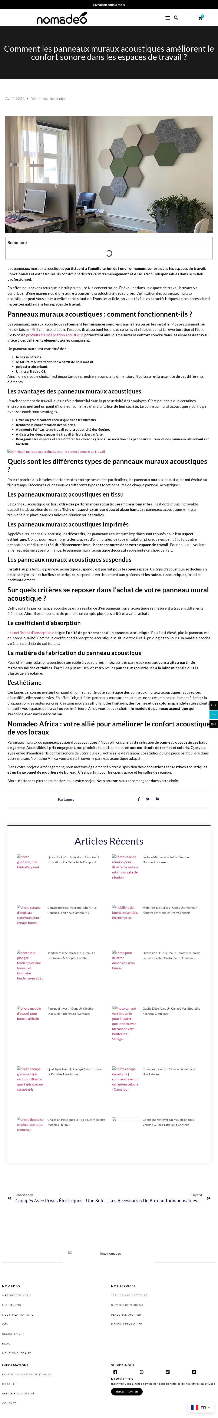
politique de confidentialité (27, 1374)
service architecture (129, 1295)
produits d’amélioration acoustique (55, 335)
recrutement (13, 1333)
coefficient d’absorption (32, 632)
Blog (6, 1343)
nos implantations (17, 1314)
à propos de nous (16, 1295)
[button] (168, 18)
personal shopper (126, 1314)
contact (9, 1403)
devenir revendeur (127, 1304)
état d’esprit (12, 1304)
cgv (5, 1324)
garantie (9, 1383)
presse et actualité (18, 1393)
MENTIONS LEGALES (17, 1353)
